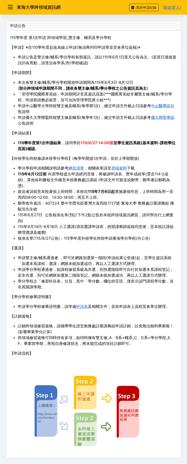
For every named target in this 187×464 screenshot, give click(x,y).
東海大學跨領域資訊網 (39, 7)
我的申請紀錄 (146, 7)
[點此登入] (172, 7)
